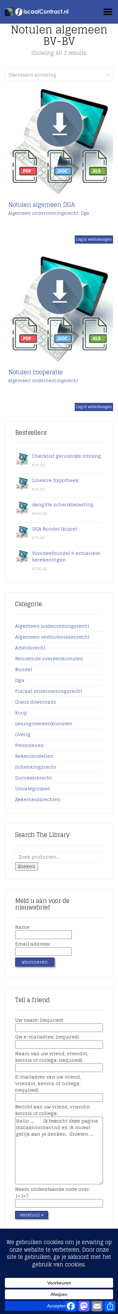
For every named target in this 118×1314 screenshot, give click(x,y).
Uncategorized (32, 788)
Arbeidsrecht (30, 648)
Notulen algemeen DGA (41, 204)
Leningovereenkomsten (43, 723)
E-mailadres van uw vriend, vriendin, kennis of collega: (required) (48, 1084)
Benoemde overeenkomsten (49, 658)
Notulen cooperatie (35, 372)
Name (22, 927)
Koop (21, 713)
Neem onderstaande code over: (52, 1193)
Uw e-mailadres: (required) (47, 1037)
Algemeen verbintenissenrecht (52, 637)
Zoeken (26, 866)
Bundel (23, 669)
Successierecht (33, 778)
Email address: (32, 944)
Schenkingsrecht (35, 767)
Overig (22, 734)
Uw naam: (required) (39, 1020)
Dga (85, 213)
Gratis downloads (35, 702)
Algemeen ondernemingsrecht (43, 213)
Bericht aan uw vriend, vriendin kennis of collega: (52, 1110)
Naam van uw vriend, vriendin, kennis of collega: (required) (51, 1057)
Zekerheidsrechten (38, 799)
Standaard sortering (32, 75)
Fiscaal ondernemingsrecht (48, 691)
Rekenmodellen (34, 756)
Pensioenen (29, 745)
